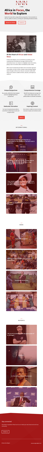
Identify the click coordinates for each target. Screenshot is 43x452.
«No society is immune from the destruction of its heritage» (20, 334)
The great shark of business (21, 397)
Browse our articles (10, 22)
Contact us (21, 22)
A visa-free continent (21, 239)
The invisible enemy (21, 301)
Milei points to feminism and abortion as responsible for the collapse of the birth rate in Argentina (21, 141)
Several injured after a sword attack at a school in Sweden (20, 203)
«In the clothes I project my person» (21, 376)
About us (21, 117)
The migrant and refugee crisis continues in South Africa (19, 259)
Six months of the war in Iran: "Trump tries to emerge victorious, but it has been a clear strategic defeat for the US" (20, 162)
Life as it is (21, 355)
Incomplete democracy (21, 280)
